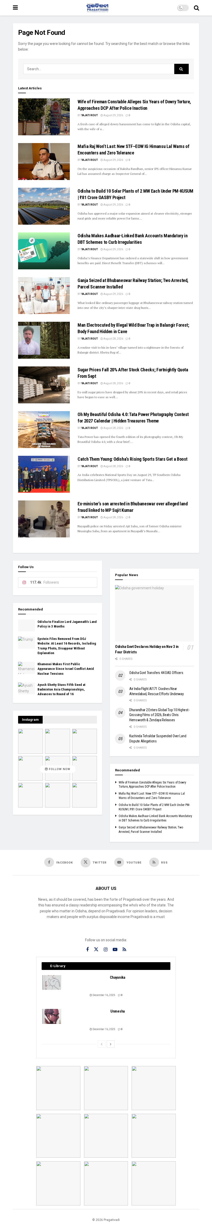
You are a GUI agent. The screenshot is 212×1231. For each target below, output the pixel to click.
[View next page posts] (111, 1044)
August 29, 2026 (113, 115)
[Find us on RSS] (124, 950)
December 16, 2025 (103, 995)
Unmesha (117, 1011)
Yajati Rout (89, 115)
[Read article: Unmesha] (52, 1016)
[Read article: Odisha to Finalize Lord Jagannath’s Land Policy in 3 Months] (26, 625)
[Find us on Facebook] (87, 950)
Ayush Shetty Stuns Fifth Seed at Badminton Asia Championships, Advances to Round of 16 (61, 689)
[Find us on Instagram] (106, 950)
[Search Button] (196, 8)
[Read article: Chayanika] (52, 982)
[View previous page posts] (101, 1044)
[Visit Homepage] (97, 8)
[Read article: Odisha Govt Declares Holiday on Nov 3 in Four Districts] (154, 613)
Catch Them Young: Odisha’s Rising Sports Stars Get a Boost (132, 459)
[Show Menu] (15, 7)
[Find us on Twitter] (96, 949)
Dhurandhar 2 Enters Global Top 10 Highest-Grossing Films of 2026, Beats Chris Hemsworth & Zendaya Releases (159, 715)
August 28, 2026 (113, 338)
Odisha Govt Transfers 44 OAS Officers (156, 673)
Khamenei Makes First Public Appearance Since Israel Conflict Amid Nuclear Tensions (65, 668)
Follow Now (59, 769)
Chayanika (117, 977)
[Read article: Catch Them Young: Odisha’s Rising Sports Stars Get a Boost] (44, 474)
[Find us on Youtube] (115, 950)
